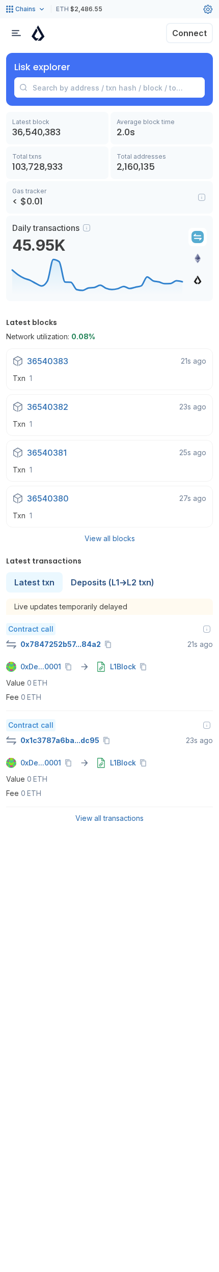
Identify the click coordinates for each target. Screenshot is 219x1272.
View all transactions (109, 818)
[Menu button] (16, 33)
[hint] (86, 228)
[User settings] (208, 9)
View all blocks (110, 538)
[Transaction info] (207, 629)
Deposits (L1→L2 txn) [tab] (112, 582)
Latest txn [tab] (34, 582)
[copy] (110, 644)
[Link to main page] (38, 33)
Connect (189, 33)
